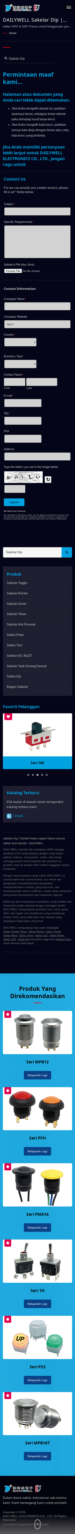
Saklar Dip (14, 676)
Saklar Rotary (56, 935)
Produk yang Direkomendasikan (37, 992)
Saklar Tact (14, 645)
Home (13, 33)
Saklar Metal (10, 935)
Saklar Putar (15, 634)
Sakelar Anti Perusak (21, 624)
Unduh (17, 816)
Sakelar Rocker (17, 593)
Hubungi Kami (63, 939)
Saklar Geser (26, 935)
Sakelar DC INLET (19, 655)
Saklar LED (9, 939)
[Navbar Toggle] (68, 7)
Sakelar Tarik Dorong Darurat (27, 666)
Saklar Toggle (53, 931)
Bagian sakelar (17, 686)
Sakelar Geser (16, 603)
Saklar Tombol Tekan (15, 931)
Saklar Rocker (36, 931)
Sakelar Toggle (17, 583)
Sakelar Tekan (16, 614)
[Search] (67, 552)
